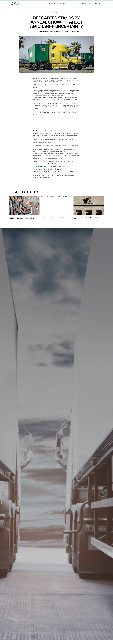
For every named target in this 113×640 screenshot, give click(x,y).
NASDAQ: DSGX (43, 97)
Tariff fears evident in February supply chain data (49, 169)
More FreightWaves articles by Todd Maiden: (45, 163)
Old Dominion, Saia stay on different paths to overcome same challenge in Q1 (56, 168)
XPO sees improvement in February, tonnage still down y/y (51, 166)
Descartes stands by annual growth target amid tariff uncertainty (55, 171)
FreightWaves (41, 173)
